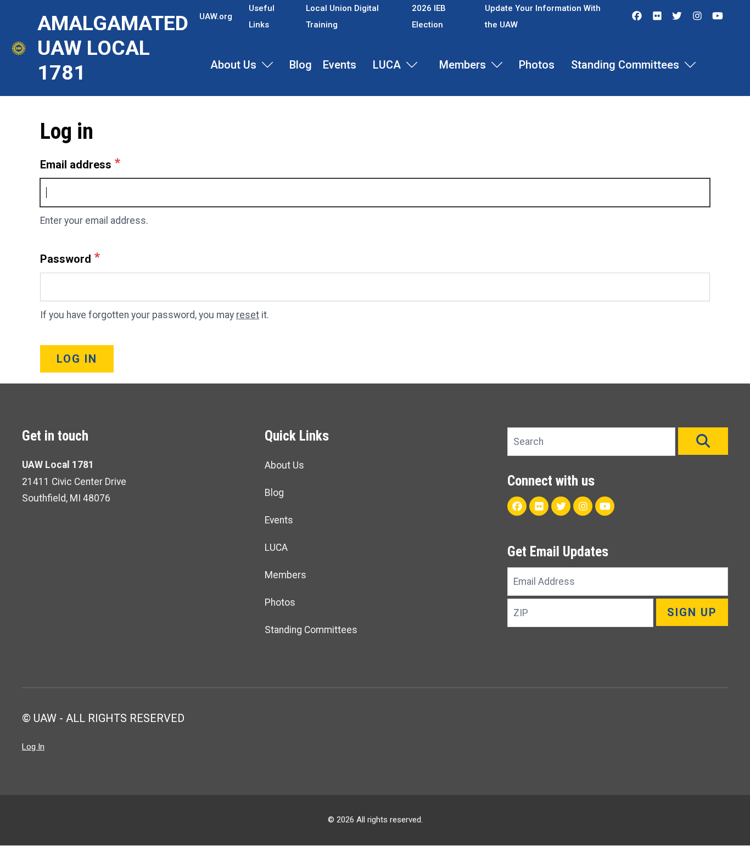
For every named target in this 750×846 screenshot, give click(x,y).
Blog (300, 64)
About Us (233, 64)
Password (65, 259)
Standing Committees (625, 64)
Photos (537, 64)
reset (247, 314)
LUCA (387, 64)
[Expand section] (267, 64)
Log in (77, 358)
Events (339, 64)
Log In (33, 747)
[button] (703, 441)
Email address (75, 164)
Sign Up (692, 612)
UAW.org (215, 16)
